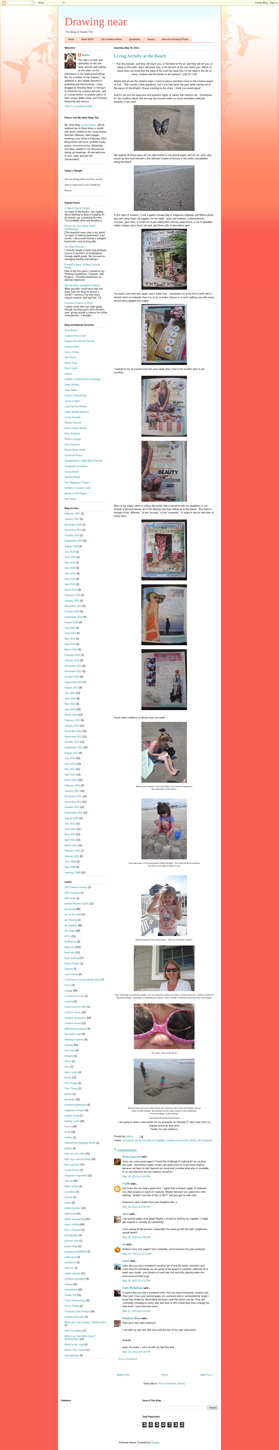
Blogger (155, 1442)
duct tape (70, 1050)
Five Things (71, 1083)
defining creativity (74, 1039)
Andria (85, 55)
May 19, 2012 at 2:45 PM (136, 1176)
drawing (69, 1045)
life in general (205, 1140)
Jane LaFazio (72, 384)
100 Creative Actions (111, 39)
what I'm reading (73, 1330)
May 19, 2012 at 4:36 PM (136, 1206)
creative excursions (177, 1140)
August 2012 (71, 753)
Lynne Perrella (72, 417)
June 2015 (70, 573)
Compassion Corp (74, 996)
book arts (70, 952)
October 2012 (72, 741)
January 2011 (72, 856)
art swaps (70, 930)
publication (70, 1257)
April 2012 (70, 774)
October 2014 (72, 611)
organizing (70, 1213)
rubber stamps (72, 1273)
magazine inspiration (76, 1175)
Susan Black (72, 471)
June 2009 (70, 861)
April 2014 (70, 644)
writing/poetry (72, 1355)
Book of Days (72, 963)
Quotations (134, 39)
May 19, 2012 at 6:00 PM (136, 1237)
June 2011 (70, 829)
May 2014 (70, 638)
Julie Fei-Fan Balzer (76, 406)
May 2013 (70, 703)
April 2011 (70, 839)
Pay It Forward (73, 1229)
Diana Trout (71, 363)
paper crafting (72, 1224)
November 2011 (73, 801)
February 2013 (72, 720)
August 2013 (71, 687)
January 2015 (72, 600)
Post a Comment (128, 1359)
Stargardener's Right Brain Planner (83, 460)
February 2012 (72, 785)
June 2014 (70, 633)
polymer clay (72, 1240)
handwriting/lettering (75, 1104)
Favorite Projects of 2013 (78, 303)
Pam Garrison (72, 444)
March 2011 (71, 845)
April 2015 (70, 584)
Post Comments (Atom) (172, 1383)
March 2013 (71, 714)
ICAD (67, 1132)
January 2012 (72, 791)
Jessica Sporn (72, 401)
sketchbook (71, 1289)
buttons (69, 968)
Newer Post (123, 1374)
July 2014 (70, 627)
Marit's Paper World (75, 428)
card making (71, 974)
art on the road (143, 1140)
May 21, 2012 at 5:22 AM (136, 1311)
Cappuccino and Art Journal (80, 341)
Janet (125, 1213)
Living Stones (88, 124)
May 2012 (70, 769)
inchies (68, 1137)
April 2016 (70, 567)
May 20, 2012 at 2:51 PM (136, 1280)
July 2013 (70, 693)
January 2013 (72, 725)
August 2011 (71, 818)
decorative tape (73, 1034)
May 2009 (70, 867)
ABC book (70, 898)
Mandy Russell (73, 422)
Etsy (67, 1066)
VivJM (126, 1183)
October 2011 (72, 807)
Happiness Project (75, 1110)
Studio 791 (70, 1295)
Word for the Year (74, 1344)
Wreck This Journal (75, 1349)
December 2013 (73, 665)
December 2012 (73, 731)
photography (71, 1235)
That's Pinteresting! (75, 1300)
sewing (68, 1284)
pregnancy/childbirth (76, 1251)
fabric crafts (71, 1072)
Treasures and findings (77, 1311)
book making (72, 958)
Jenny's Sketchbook (76, 395)
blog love (69, 947)
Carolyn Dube (72, 346)
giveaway (70, 1099)
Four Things (71, 1088)
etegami (69, 1055)
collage (68, 990)
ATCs (68, 936)
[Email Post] (141, 1136)
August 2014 (71, 622)
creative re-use (73, 1023)
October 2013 (72, 676)
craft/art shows (73, 1012)
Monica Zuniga (73, 439)
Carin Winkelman (132, 1287)
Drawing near (96, 21)
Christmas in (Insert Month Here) (82, 979)
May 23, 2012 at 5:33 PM (136, 1351)
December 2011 (73, 796)
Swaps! (151, 39)
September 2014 (74, 617)
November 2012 (73, 736)
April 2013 (70, 709)
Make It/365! (87, 39)
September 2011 (73, 812)
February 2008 (72, 872)
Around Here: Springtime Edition (82, 285)
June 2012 (70, 763)
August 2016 (71, 546)
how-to (68, 1126)
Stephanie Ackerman (76, 466)
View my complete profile (78, 106)
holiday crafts (72, 1121)
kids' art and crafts (75, 1153)
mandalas (70, 1191)
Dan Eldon (70, 357)
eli (123, 1244)
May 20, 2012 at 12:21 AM (136, 1253)
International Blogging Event (80, 1142)
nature (68, 1202)
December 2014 (73, 606)
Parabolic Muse (131, 1318)
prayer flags (71, 1246)
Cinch (68, 985)
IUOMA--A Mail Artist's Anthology (83, 379)
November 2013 (73, 671)
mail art (69, 1180)
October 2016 (72, 535)
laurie (125, 1260)
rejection (69, 1267)
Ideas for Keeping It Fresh (175, 39)
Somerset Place (73, 455)
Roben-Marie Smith (75, 449)
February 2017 (72, 513)
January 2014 (72, 660)
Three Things (72, 1306)
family (193, 1140)
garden (68, 1093)
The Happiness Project (77, 482)
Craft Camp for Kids (75, 1006)
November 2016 (73, 529)
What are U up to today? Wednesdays (85, 1322)
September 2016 (74, 540)
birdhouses (70, 941)
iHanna (68, 373)
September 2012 (74, 747)
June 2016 (70, 557)
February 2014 (72, 655)
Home (71, 39)
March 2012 (71, 780)
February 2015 (72, 595)
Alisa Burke (71, 330)
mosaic (69, 1197)
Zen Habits (70, 498)
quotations (70, 1262)
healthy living (72, 1115)
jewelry (68, 1148)
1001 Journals (72, 892)
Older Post (206, 1374)
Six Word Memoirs (75, 246)
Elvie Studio (71, 368)
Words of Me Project (76, 493)
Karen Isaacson (131, 1156)
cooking (69, 1001)
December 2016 (73, 524)
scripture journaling (75, 1278)
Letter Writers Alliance (77, 411)
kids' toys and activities (77, 1159)
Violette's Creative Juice (78, 487)
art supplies (158, 1140)
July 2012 (70, 758)
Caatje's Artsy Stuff (75, 335)
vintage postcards (74, 1316)
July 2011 (70, 823)
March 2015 (71, 589)
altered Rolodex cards (76, 903)
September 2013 (74, 682)
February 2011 (72, 850)
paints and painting (75, 1219)
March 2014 (71, 649)
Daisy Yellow (72, 352)
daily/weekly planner (76, 1028)
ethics (68, 1061)
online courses (72, 1208)
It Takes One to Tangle (77, 208)
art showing (71, 919)
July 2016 (70, 551)
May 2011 (70, 834)
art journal (128, 1140)
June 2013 (70, 698)
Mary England (72, 433)
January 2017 (72, 519)
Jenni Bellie (71, 390)
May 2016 (70, 562)
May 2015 (70, 579)
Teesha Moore (72, 477)
